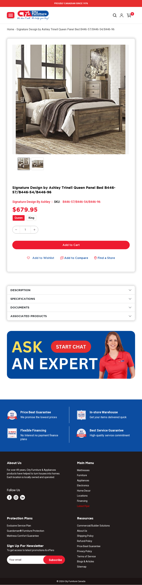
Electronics (83, 485)
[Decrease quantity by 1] (16, 229)
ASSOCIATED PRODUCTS (28, 316)
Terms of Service (86, 556)
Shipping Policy (85, 535)
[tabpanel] (71, 290)
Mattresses (83, 470)
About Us (82, 530)
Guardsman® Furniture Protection (25, 530)
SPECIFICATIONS (22, 298)
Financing (82, 501)
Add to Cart (71, 245)
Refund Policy (84, 541)
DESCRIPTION (20, 290)
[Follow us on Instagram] (16, 497)
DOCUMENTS (19, 307)
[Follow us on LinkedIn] (22, 497)
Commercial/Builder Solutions (93, 525)
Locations (82, 495)
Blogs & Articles (85, 561)
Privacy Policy (84, 551)
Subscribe (55, 560)
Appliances (83, 480)
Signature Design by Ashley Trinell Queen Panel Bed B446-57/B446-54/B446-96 (65, 29)
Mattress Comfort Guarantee (23, 535)
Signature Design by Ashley (31, 202)
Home (10, 29)
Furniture (82, 475)
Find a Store (106, 258)
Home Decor (84, 490)
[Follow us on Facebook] (9, 497)
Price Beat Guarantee (88, 546)
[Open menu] (10, 15)
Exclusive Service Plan (19, 525)
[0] (129, 15)
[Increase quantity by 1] (34, 229)
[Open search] (115, 15)
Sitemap (81, 566)
